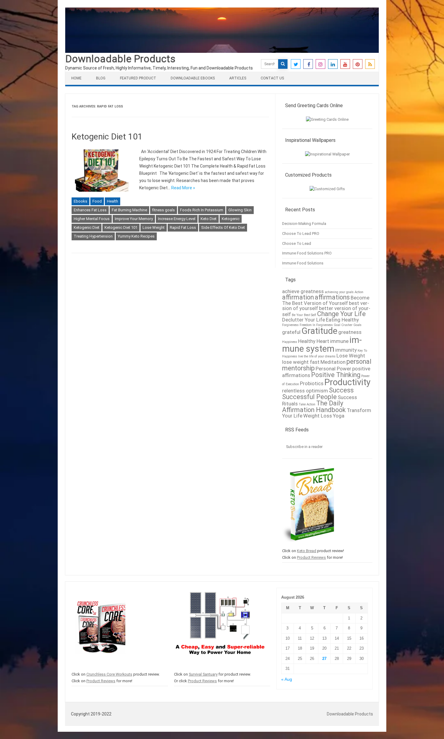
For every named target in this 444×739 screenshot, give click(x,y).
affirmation (298, 297)
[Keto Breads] (308, 544)
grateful (291, 332)
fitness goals (163, 210)
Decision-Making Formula (304, 223)
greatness (350, 332)
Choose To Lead (296, 243)
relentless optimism (305, 391)
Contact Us (272, 78)
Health (112, 201)
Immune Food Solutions (302, 263)
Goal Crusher (343, 325)
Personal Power (333, 369)
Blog (100, 78)
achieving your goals (339, 292)
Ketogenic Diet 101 (107, 137)
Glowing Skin (240, 210)
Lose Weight (154, 227)
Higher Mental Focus (92, 218)
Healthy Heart (313, 341)
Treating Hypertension (93, 236)
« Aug (286, 679)
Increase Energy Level (176, 218)
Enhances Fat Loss (90, 210)
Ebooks (80, 201)
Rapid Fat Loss (183, 227)
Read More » (183, 187)
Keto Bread (306, 551)
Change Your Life (341, 314)
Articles (237, 78)
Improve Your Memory (134, 218)
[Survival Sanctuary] (220, 667)
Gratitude (319, 331)
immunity (346, 350)
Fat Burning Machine (129, 210)
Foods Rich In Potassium (201, 210)
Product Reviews (311, 557)
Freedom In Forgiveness (316, 325)
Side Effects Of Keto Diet (223, 227)
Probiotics (311, 383)
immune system (322, 344)
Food (97, 201)
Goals (357, 325)
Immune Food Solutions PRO (307, 253)
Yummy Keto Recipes (136, 236)
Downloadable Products (120, 59)
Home (76, 78)
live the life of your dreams (317, 356)
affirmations (332, 297)
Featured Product (138, 78)
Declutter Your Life (303, 320)
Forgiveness (290, 325)
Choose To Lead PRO (300, 233)
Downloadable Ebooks (193, 78)
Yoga (338, 416)
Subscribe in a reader (304, 446)
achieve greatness (303, 291)
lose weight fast (301, 362)
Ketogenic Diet (86, 227)
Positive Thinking (335, 375)
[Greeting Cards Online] (327, 119)
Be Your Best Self (304, 315)
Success (341, 390)
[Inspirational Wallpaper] (327, 154)
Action (359, 292)
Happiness (289, 342)
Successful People (309, 397)
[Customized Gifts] (327, 189)
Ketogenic (231, 218)
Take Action (307, 404)
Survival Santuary (203, 674)
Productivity (347, 382)
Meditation (333, 362)
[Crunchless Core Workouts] (100, 667)
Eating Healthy (342, 320)
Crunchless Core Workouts (109, 674)
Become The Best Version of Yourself (325, 300)
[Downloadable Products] (222, 51)
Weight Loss (317, 416)
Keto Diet (209, 218)
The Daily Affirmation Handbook (314, 406)
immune (339, 341)
